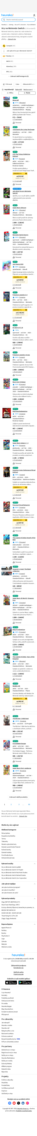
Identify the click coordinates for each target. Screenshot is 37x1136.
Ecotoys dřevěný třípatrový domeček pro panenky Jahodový (18, 908)
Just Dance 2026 (18, 264)
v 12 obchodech (17, 431)
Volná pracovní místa (7, 1001)
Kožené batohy (6, 850)
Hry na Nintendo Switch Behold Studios (13, 875)
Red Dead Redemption (20, 411)
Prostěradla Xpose (7, 855)
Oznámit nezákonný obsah (9, 1012)
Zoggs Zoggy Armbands (8, 919)
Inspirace (4, 1091)
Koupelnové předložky (8, 836)
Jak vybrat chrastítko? (8, 890)
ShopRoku (4, 1083)
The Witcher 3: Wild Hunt (21, 719)
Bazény (3, 933)
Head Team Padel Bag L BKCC (10, 905)
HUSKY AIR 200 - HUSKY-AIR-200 (11, 913)
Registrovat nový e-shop (9, 1053)
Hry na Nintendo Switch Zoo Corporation (14, 878)
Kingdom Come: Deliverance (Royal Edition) (18, 483)
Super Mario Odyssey (19, 208)
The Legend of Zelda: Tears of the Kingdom (23, 658)
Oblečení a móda (6, 947)
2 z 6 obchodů (17, 285)
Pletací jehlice (5, 833)
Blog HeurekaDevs (7, 1009)
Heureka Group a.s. (23, 1109)
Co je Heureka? (6, 993)
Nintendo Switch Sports (20, 235)
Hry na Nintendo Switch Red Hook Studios (14, 873)
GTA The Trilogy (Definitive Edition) (21, 155)
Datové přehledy (6, 1064)
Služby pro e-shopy (7, 1055)
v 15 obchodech (17, 401)
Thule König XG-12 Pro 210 (9, 916)
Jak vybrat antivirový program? (10, 887)
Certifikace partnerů (7, 1088)
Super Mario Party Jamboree (22, 768)
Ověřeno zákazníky (7, 1080)
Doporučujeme (7, 924)
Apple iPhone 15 (6, 928)
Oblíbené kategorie (8, 830)
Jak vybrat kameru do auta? (9, 893)
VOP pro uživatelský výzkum (10, 1042)
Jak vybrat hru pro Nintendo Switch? (22, 192)
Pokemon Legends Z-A (20, 295)
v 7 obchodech (17, 588)
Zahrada (4, 941)
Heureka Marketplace (8, 1058)
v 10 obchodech (17, 144)
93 (29, 804)
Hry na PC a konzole (20, 25)
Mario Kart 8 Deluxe (19, 382)
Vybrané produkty (8, 898)
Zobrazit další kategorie (18, 76)
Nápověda (4, 1072)
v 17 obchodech (17, 120)
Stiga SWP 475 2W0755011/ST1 (10, 902)
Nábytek (4, 944)
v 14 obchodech (17, 254)
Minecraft (16, 100)
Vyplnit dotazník (18, 974)
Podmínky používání (7, 998)
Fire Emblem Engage (19, 744)
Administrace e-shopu (8, 1050)
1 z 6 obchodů (17, 495)
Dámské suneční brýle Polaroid (10, 847)
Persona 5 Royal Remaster (21, 505)
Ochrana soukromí (7, 1036)
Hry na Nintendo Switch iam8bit (11, 867)
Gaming (11, 25)
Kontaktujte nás (18, 968)
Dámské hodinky (6, 852)
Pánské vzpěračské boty (8, 844)
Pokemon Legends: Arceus (21, 355)
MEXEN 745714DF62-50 (8, 910)
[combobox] (18, 20)
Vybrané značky (7, 864)
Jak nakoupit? (5, 1023)
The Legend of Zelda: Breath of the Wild (24, 539)
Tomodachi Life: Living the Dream (23, 130)
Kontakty (4, 995)
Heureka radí (5, 1028)
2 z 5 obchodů (17, 528)
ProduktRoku (5, 1085)
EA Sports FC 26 (18, 328)
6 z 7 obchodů (17, 706)
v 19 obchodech (17, 559)
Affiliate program (6, 1066)
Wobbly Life (16, 686)
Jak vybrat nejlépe (8, 884)
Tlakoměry (4, 841)
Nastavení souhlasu (7, 1034)
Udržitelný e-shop (7, 1094)
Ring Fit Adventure (19, 630)
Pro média (4, 1004)
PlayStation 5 (5, 936)
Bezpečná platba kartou (8, 1039)
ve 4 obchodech (17, 734)
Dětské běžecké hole (8, 858)
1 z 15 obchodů (17, 318)
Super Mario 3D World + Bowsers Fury (23, 599)
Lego (3, 939)
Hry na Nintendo (31, 25)
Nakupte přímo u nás (7, 1031)
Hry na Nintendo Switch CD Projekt (12, 870)
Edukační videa (6, 1069)
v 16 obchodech (17, 225)
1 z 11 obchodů (17, 181)
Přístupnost (5, 1015)
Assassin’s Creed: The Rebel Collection (22, 570)
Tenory (3, 839)
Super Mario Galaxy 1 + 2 (20, 443)
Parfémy (4, 930)
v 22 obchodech (17, 345)
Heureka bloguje (6, 1006)
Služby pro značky (6, 1061)
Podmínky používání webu (24, 1111)
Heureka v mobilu (6, 1025)
